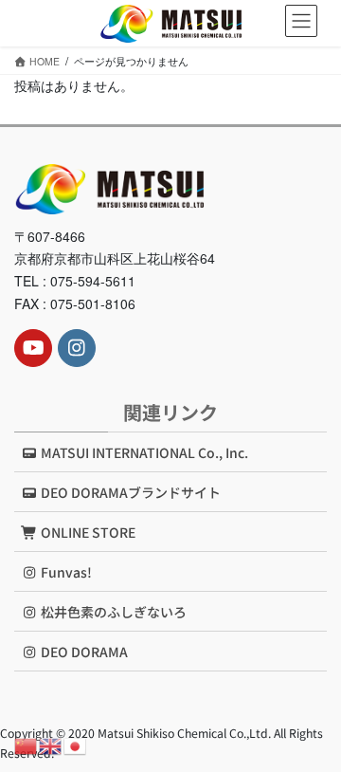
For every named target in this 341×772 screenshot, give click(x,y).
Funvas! (65, 571)
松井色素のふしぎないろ (112, 611)
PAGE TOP (314, 731)
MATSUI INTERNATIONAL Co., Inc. (143, 452)
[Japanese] (75, 744)
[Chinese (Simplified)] (26, 744)
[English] (51, 744)
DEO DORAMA (83, 651)
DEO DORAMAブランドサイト (129, 492)
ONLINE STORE (86, 532)
